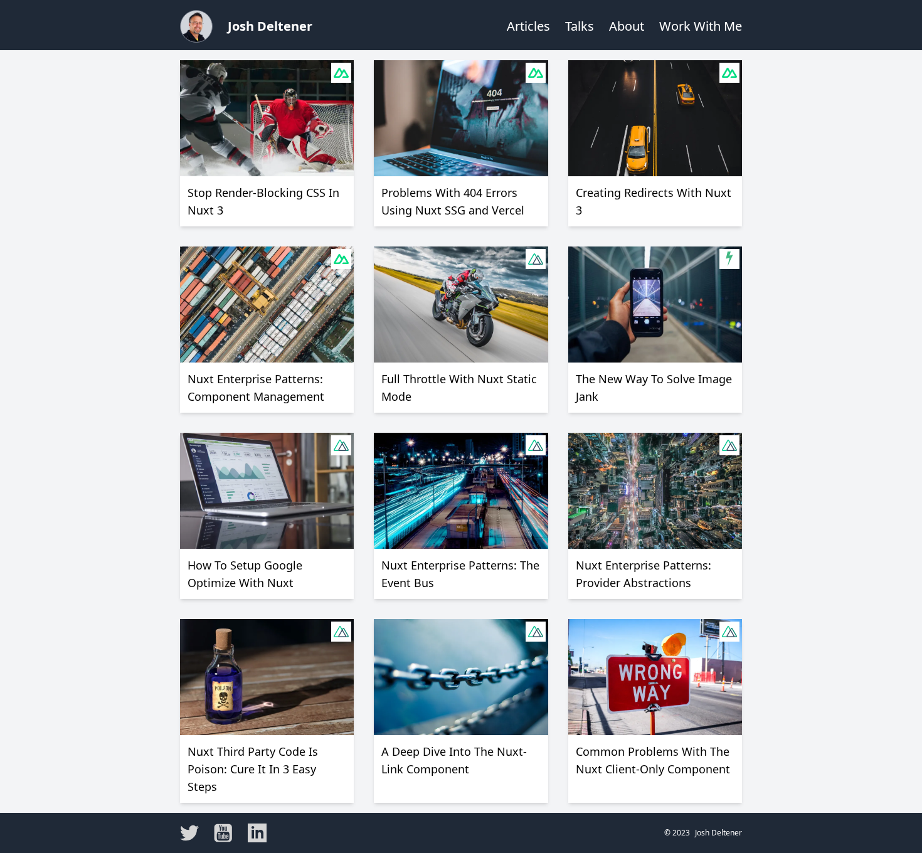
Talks (579, 26)
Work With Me (700, 26)
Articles (528, 26)
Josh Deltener (270, 26)
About (626, 26)
